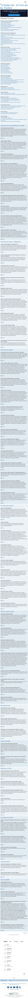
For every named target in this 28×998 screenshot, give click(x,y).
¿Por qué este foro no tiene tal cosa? (7, 118)
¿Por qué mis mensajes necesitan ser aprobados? (9, 59)
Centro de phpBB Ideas (5, 895)
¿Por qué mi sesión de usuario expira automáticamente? (10, 29)
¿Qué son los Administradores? (6, 76)
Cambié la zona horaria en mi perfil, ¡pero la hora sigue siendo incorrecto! (13, 38)
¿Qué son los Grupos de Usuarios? (7, 78)
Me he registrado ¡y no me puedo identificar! (8, 25)
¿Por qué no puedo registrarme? (6, 24)
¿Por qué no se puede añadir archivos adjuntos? (9, 55)
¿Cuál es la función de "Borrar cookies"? (7, 30)
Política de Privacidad (18, 983)
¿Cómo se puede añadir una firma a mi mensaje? (9, 50)
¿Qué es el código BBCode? (5, 64)
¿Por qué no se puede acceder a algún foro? (8, 54)
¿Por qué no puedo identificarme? (6, 26)
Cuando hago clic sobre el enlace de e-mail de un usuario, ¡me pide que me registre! (13, 44)
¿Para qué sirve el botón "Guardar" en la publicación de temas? (11, 58)
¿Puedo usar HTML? (4, 65)
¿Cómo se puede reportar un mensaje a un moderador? (10, 57)
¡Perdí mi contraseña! (4, 28)
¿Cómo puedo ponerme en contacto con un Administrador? (10, 121)
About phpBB (12, 886)
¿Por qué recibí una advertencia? (6, 56)
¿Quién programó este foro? (5, 117)
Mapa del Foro (12, 984)
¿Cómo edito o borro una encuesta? (7, 53)
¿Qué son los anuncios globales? (6, 68)
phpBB (18, 294)
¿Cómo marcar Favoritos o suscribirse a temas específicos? (11, 106)
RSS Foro (16, 984)
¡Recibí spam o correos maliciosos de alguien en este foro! (10, 89)
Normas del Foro (4, 983)
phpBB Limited (20, 884)
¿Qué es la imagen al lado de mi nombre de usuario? (9, 40)
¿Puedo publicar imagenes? (5, 67)
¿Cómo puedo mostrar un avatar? (6, 41)
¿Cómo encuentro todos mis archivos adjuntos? (9, 113)
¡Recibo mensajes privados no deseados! (7, 88)
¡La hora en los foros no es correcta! (7, 37)
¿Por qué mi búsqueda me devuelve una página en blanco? (10, 100)
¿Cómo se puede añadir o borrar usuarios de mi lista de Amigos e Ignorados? (13, 94)
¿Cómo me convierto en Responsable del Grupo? (9, 80)
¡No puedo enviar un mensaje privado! (7, 87)
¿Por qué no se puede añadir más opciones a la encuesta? (10, 52)
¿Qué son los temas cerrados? (6, 71)
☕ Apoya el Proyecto (14, 15)
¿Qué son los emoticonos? (5, 66)
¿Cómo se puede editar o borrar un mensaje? (8, 49)
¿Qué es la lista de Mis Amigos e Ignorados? (8, 93)
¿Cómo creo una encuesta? (5, 51)
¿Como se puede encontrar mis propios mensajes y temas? (10, 102)
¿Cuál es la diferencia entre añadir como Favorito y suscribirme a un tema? (13, 105)
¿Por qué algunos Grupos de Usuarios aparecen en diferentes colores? (12, 81)
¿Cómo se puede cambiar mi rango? (7, 42)
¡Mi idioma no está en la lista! (5, 39)
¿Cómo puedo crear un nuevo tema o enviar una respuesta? (11, 48)
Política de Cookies (11, 983)
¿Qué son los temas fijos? (5, 70)
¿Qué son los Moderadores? (5, 77)
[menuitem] (12, 980)
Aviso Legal (24, 983)
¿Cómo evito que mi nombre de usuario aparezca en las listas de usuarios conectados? (13, 36)
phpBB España (18, 996)
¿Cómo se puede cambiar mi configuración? (8, 34)
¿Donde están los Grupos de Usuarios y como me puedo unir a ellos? (12, 79)
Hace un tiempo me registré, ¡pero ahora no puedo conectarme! (11, 27)
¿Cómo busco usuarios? (5, 101)
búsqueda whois (16, 907)
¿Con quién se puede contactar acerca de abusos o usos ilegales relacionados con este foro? (14, 120)
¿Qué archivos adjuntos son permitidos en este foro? (9, 112)
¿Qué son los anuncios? (5, 69)
